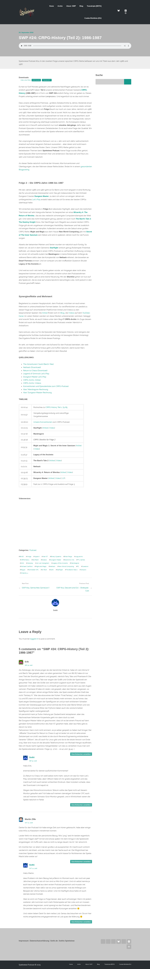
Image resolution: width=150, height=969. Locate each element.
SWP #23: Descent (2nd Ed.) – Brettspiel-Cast (72, 589)
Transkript (47, 80)
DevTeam (36, 560)
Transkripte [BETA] (94, 6)
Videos (71, 313)
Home (51, 6)
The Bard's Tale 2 (71, 570)
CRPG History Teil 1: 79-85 (56, 407)
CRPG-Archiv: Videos (32, 383)
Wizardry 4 (24, 573)
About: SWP (71, 6)
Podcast (32, 550)
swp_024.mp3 (26, 80)
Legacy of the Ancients (60, 563)
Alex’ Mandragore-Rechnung (35, 389)
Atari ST (45, 556)
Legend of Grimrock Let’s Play (36, 373)
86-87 (22, 556)
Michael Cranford (26, 566)
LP (63, 478)
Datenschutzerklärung (39, 941)
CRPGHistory (25, 560)
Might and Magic (41, 566)
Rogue (23, 570)
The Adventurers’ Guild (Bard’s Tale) (38, 364)
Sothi (52, 570)
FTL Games (81, 560)
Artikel (45, 313)
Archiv (60, 6)
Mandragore (75, 563)
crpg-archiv (79, 556)
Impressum (24, 941)
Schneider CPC (33, 570)
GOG (22, 563)
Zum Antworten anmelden (81, 754)
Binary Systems (56, 556)
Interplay (30, 563)
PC (78, 566)
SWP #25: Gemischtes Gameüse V (35, 588)
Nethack (52, 566)
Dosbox (44, 560)
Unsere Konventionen (42, 422)
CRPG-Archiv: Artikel (32, 380)
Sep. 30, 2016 (28, 665)
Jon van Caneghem (42, 563)
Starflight (60, 570)
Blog (81, 6)
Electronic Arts (69, 560)
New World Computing (66, 566)
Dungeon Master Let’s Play (34, 377)
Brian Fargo (68, 556)
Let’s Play (36, 199)
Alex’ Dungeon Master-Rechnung (37, 392)
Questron (85, 566)
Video (51, 428)
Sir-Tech (44, 570)
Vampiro (83, 570)
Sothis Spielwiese (66, 941)
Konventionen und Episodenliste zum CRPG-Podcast (46, 386)
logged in (34, 639)
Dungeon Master (55, 560)
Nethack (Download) (32, 367)
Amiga (29, 556)
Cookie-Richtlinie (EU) (92, 18)
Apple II (36, 556)
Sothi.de (54, 941)
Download (36, 80)
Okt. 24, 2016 (29, 823)
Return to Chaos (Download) (35, 370)
